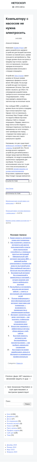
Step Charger (19, 76)
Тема (9, 435)
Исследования (12, 421)
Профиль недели (13, 430)
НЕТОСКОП (18, 3)
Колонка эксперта (13, 423)
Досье (9, 419)
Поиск (8, 401)
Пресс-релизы (12, 428)
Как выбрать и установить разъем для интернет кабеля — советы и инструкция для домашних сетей (20, 291)
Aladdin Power (19, 48)
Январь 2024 (11, 447)
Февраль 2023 (12, 452)
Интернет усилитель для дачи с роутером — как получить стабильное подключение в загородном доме (20, 319)
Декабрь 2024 (12, 445)
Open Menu (20, 7)
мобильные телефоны (14, 145)
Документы (11, 416)
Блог (8, 414)
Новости (19, 363)
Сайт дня (10, 433)
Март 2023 (11, 449)
